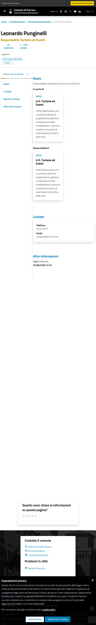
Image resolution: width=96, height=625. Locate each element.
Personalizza (34, 619)
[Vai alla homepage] (11, 11)
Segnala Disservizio (36, 568)
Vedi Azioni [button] (24, 46)
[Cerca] (92, 11)
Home (4, 21)
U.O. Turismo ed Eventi (45, 103)
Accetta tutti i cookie (58, 619)
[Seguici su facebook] (60, 11)
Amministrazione (17, 21)
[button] (16, 74)
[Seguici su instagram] (64, 11)
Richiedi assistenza (36, 550)
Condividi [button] (8, 48)
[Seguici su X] (69, 11)
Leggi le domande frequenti (40, 546)
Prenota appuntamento (38, 555)
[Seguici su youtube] (74, 11)
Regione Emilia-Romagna (10, 3)
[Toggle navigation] (4, 11)
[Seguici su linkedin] (78, 11)
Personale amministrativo (39, 21)
